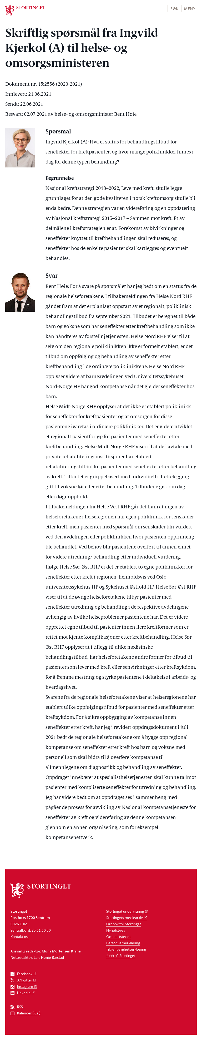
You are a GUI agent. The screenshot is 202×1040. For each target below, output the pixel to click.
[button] (174, 8)
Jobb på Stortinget (120, 955)
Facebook (24, 974)
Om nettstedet (118, 936)
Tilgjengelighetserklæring (126, 949)
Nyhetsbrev (115, 930)
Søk (174, 8)
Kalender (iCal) (29, 1013)
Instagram (25, 987)
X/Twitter (24, 980)
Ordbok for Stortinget (123, 923)
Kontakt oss (20, 936)
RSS (20, 1007)
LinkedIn (24, 993)
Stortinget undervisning (125, 911)
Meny (189, 8)
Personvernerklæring (123, 942)
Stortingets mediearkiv (124, 917)
